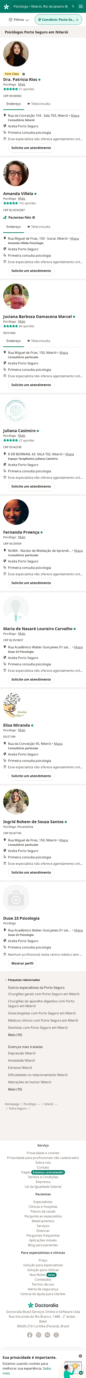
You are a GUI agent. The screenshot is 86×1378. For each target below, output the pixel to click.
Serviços (43, 1226)
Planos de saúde (43, 1211)
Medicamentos (43, 1221)
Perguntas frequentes (43, 1235)
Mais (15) (15, 1034)
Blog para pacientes (43, 1245)
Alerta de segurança (43, 1289)
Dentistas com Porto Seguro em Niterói (38, 1027)
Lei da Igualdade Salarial (43, 1186)
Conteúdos (43, 1279)
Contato (43, 1167)
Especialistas (43, 1202)
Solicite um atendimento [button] (31, 148)
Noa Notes (42, 1274)
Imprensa (43, 1182)
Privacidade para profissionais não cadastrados (43, 1158)
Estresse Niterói (20, 1067)
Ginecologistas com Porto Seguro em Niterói (42, 1013)
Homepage (12, 1104)
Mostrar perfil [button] (22, 963)
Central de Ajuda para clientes (43, 1294)
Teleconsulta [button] (40, 104)
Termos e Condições (43, 1177)
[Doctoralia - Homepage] (7, 6)
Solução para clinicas (43, 1270)
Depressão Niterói (22, 1053)
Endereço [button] (13, 104)
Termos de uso (43, 1284)
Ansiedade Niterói (21, 1060)
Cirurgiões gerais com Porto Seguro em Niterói (43, 994)
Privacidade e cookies (43, 1153)
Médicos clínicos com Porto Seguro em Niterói (43, 1020)
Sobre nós (43, 1162)
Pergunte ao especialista (43, 1216)
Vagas (42, 1172)
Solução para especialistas (43, 1265)
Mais (21, 84)
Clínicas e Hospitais (43, 1206)
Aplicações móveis (43, 1240)
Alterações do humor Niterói (29, 1082)
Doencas (43, 1230)
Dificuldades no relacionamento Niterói (38, 1075)
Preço (43, 1260)
